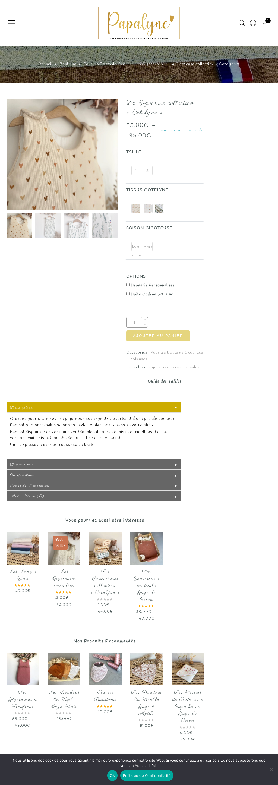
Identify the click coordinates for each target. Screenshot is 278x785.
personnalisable (185, 367)
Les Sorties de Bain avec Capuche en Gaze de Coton (187, 706)
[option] (62, 154)
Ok (112, 775)
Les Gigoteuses (149, 64)
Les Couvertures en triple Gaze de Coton (147, 586)
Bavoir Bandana (105, 696)
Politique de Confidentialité (147, 775)
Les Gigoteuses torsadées (64, 579)
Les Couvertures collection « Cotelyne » (105, 582)
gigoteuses (159, 367)
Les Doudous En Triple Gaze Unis (64, 699)
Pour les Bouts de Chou (105, 64)
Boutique (67, 64)
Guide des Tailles (164, 381)
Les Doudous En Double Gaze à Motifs (146, 703)
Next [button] (101, 155)
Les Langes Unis (23, 575)
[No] (271, 769)
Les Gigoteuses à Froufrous (22, 699)
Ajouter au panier (158, 336)
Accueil (45, 64)
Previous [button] (19, 155)
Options (136, 276)
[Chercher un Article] (242, 23)
